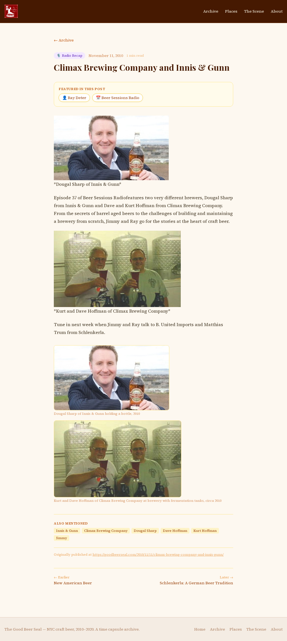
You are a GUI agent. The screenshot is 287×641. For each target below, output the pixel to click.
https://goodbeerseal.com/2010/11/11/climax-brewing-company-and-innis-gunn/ (158, 554)
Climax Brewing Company (194, 205)
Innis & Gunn (79, 205)
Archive (210, 11)
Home (199, 629)
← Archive (64, 40)
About (277, 11)
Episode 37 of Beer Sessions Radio (90, 197)
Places (231, 11)
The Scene (254, 11)
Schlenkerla (91, 332)
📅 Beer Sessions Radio (117, 97)
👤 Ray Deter (74, 97)
